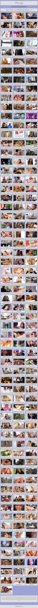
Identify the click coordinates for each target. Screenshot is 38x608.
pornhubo (16, 2)
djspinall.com (17, 606)
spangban (21, 3)
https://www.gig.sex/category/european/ (23, 9)
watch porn (7, 9)
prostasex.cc (11, 9)
